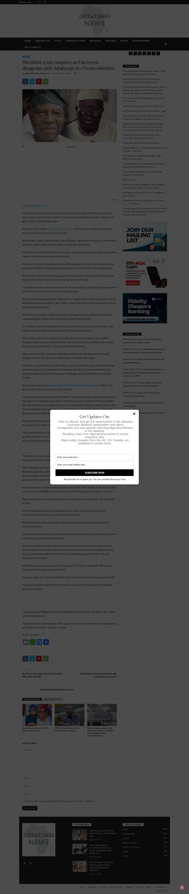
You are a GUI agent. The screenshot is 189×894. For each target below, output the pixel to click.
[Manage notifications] (182, 887)
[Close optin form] (135, 414)
